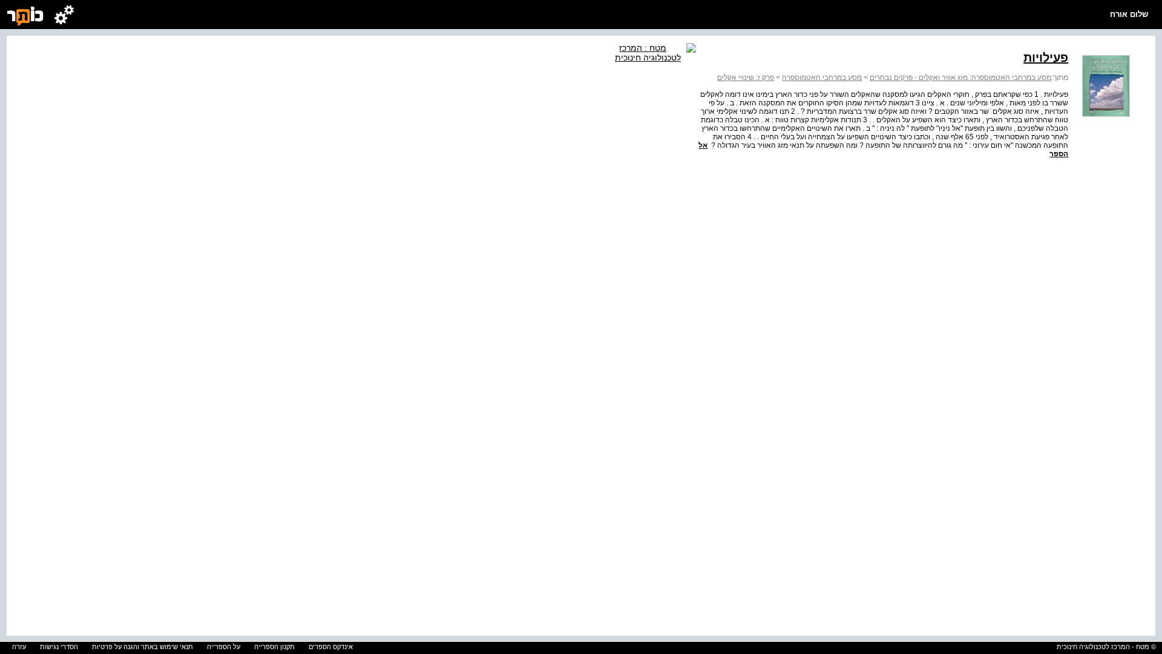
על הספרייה (223, 646)
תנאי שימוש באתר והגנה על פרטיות (142, 646)
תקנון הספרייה (274, 646)
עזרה (19, 646)
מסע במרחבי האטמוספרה (822, 77)
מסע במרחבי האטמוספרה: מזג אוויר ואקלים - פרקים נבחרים (960, 77)
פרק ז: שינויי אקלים (745, 77)
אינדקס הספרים (331, 646)
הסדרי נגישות (59, 646)
